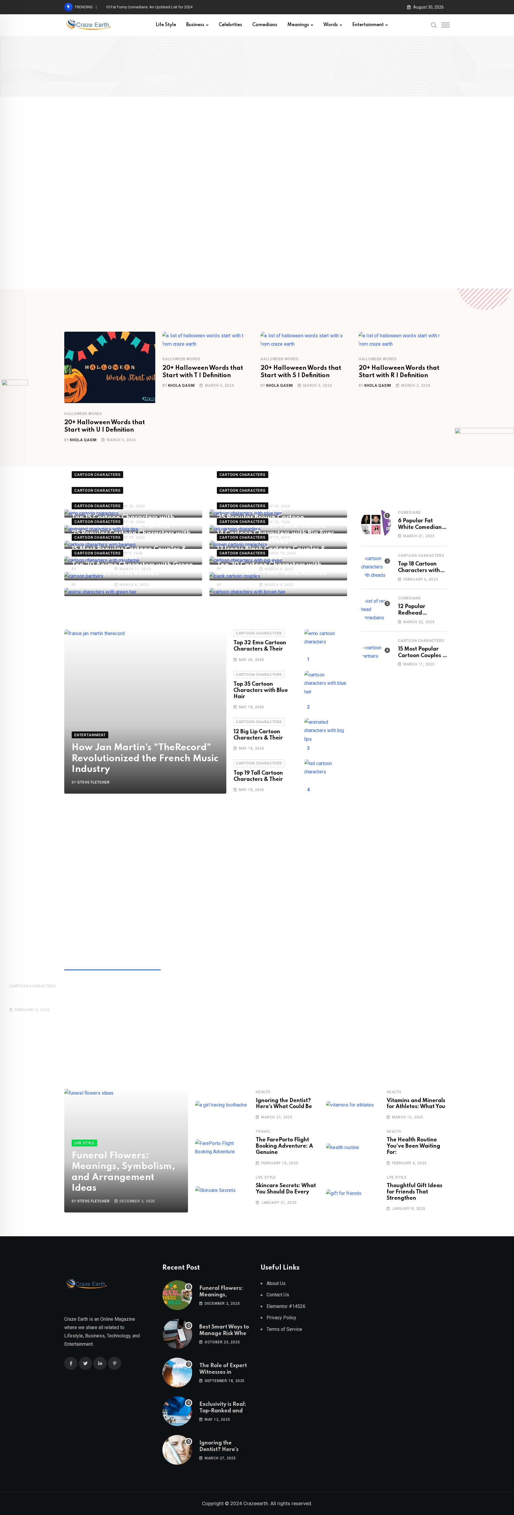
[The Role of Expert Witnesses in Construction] (177, 1372)
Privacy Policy (281, 1317)
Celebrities (230, 25)
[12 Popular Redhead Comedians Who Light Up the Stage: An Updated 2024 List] (376, 609)
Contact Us (278, 1295)
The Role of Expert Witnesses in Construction (223, 1372)
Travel (263, 1131)
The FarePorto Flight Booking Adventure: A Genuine (284, 1146)
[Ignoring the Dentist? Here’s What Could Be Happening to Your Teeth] (177, 1450)
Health (263, 1092)
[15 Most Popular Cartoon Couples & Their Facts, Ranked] (376, 652)
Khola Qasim (83, 440)
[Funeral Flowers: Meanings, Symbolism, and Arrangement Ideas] (177, 1295)
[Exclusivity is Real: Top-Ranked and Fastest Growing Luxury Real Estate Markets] (177, 1411)
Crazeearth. (256, 1503)
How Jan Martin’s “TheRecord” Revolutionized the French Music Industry (145, 758)
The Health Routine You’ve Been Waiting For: (413, 1146)
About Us (276, 1283)
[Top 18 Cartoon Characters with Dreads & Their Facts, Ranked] (376, 566)
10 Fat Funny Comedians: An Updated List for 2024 (149, 7)
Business (195, 25)
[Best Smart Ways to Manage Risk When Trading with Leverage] (177, 1334)
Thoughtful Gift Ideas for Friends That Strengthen (414, 1192)
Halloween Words (83, 414)
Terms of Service (284, 1329)
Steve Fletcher (93, 585)
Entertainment (368, 25)
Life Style (166, 25)
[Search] (434, 25)
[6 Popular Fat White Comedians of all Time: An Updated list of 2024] (376, 524)
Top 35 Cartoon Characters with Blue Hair (261, 690)
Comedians (264, 25)
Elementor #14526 (286, 1306)
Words (330, 25)
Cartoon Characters (259, 633)
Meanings (298, 25)
